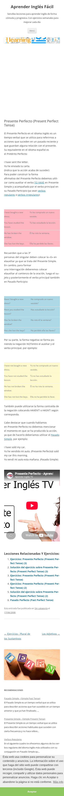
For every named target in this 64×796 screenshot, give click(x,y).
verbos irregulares (28, 194)
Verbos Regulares (13, 739)
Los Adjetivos (51, 633)
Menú (32, 30)
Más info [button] (58, 781)
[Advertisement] (32, 81)
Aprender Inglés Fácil (32, 6)
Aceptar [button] (32, 791)
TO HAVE (39, 182)
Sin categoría (41, 608)
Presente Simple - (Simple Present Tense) (24, 718)
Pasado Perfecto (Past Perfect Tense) (31, 600)
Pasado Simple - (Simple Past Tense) (22, 698)
